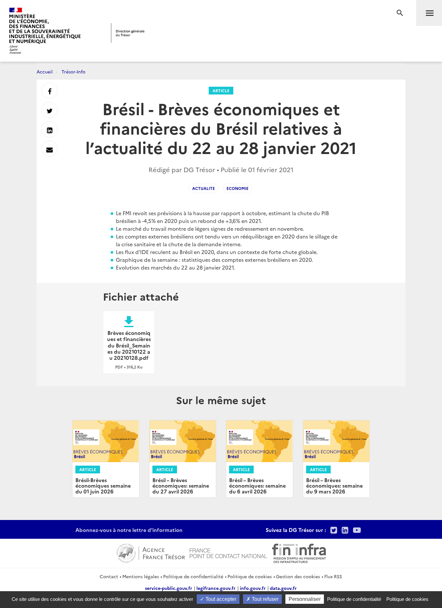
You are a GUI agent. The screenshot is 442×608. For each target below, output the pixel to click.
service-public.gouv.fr (168, 588)
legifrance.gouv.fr (216, 588)
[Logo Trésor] (128, 33)
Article (221, 90)
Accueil (45, 71)
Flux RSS (333, 576)
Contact (109, 576)
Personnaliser (305, 599)
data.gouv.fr (283, 588)
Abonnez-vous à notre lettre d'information (128, 529)
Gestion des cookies (298, 576)
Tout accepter (220, 599)
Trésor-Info (73, 71)
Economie (238, 188)
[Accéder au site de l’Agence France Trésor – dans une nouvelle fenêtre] (150, 552)
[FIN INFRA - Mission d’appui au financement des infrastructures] (299, 552)
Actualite (203, 188)
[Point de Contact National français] (228, 552)
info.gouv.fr (253, 588)
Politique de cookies (249, 576)
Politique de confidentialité (193, 576)
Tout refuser (264, 599)
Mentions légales (140, 576)
